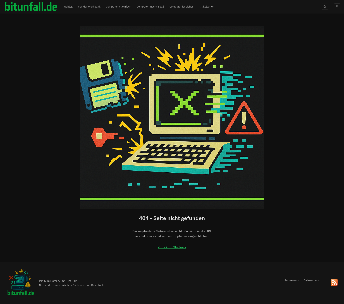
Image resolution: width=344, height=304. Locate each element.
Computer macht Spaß (150, 6)
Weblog (68, 6)
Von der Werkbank (89, 6)
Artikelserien (206, 6)
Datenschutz (311, 280)
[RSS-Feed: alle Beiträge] (334, 283)
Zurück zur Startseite (172, 247)
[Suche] (325, 7)
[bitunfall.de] (31, 6)
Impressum (292, 280)
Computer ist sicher (181, 6)
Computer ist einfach (118, 6)
